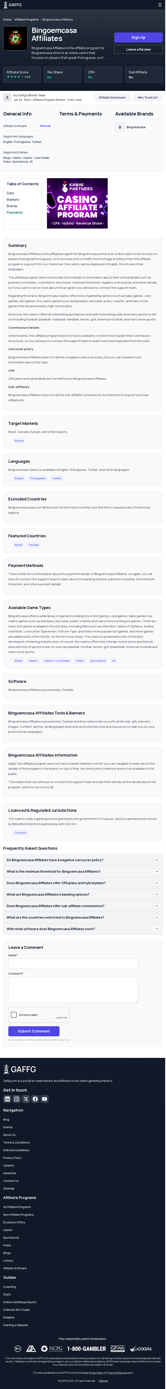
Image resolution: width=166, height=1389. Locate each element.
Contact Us (11, 1181)
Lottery (8, 1260)
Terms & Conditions (16, 1142)
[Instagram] (17, 1099)
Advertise (9, 1173)
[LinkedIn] (7, 1099)
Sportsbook (98, 660)
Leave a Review (138, 49)
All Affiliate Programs (17, 1207)
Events (8, 1127)
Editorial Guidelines (16, 1150)
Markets (13, 200)
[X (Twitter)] (26, 1099)
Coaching (9, 1287)
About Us (9, 1135)
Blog (6, 1119)
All (113, 660)
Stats (7, 1294)
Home (7, 19)
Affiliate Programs (27, 19)
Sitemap (8, 1188)
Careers (8, 1165)
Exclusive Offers (14, 1222)
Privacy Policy (12, 1158)
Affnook (45, 126)
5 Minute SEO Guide (16, 1310)
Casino (33, 660)
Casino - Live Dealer (57, 660)
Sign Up (138, 37)
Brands (12, 206)
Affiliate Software (15, 1268)
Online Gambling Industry (20, 1302)
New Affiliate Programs (18, 1214)
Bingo (18, 660)
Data (10, 193)
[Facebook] (35, 1099)
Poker (80, 660)
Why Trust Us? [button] (148, 97)
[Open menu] (160, 5)
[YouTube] (44, 1099)
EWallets (9, 1317)
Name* (12, 955)
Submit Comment (34, 1031)
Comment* (15, 973)
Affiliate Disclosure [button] (112, 97)
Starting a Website (15, 1325)
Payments (15, 212)
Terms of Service (117, 1372)
